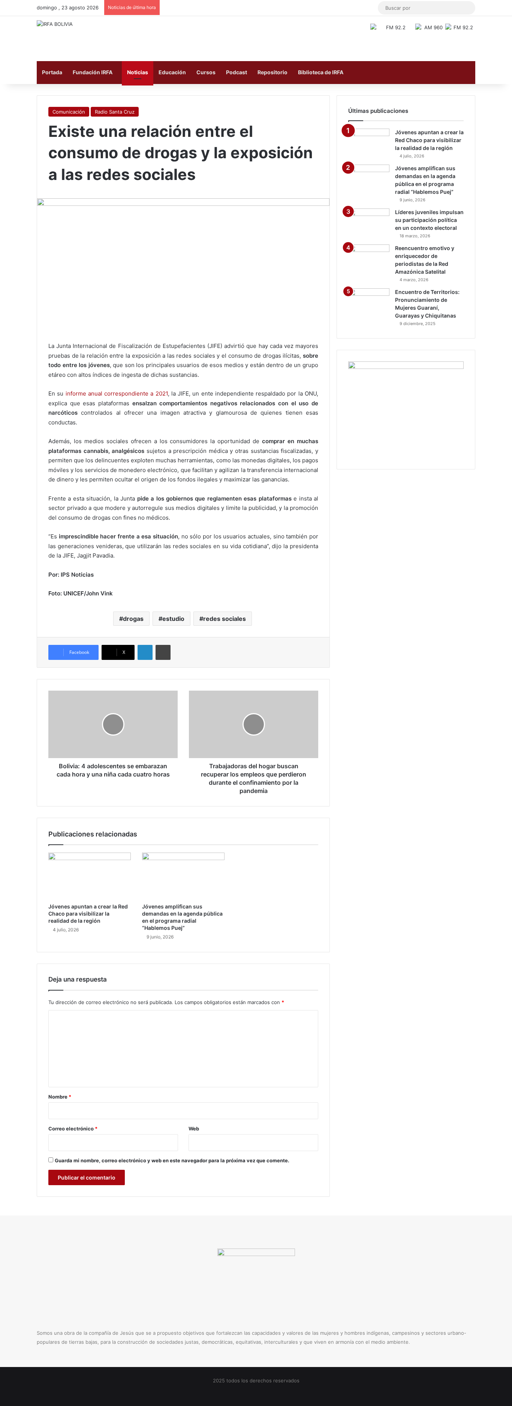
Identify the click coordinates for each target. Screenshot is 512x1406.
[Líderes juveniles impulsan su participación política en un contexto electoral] (368, 222)
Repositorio (272, 72)
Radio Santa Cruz (115, 112)
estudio (173, 618)
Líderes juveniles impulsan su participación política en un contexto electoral (429, 220)
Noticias (137, 72)
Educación (172, 72)
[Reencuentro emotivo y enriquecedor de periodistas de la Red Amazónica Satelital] (368, 258)
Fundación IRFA (92, 72)
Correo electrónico (72, 1129)
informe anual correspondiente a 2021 (117, 393)
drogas (133, 618)
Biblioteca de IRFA (320, 72)
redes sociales (224, 618)
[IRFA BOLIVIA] (55, 24)
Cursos (206, 72)
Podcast (236, 72)
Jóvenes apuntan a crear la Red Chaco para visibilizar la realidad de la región (88, 913)
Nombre (59, 1097)
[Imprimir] (163, 652)
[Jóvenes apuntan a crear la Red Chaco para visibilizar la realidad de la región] (89, 876)
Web (194, 1129)
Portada (52, 72)
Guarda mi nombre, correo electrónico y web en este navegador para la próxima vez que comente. (172, 1160)
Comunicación (68, 112)
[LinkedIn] (145, 652)
